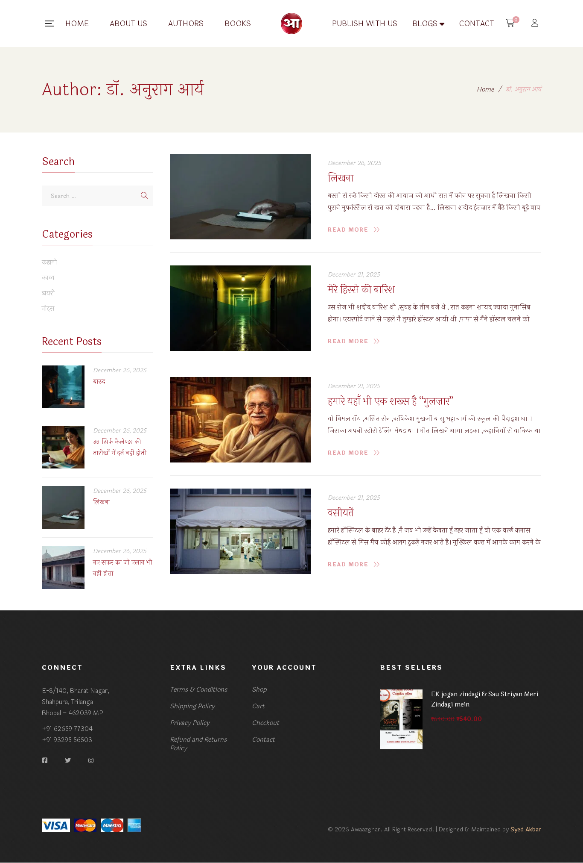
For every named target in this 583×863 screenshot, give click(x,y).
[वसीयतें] (240, 531)
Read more (348, 230)
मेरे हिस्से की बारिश (361, 290)
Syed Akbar (525, 829)
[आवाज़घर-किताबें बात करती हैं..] (291, 23)
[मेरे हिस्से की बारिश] (240, 308)
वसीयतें (340, 513)
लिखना (341, 178)
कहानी (49, 263)
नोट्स (48, 309)
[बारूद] (63, 386)
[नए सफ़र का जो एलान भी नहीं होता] (63, 567)
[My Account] (535, 23)
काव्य (48, 278)
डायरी (48, 293)
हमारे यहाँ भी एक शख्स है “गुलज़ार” (390, 401)
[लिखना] (240, 196)
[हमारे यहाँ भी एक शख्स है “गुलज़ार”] (240, 419)
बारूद (99, 382)
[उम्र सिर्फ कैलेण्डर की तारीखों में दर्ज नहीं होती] (63, 447)
